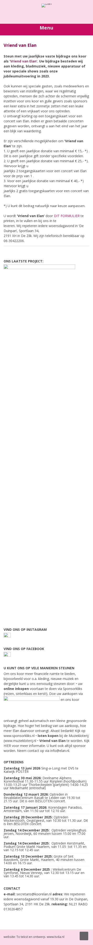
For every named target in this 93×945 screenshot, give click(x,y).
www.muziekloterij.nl (20, 740)
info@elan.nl (59, 750)
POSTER (22, 771)
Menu (46, 27)
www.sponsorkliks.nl (19, 735)
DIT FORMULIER (67, 216)
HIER (7, 745)
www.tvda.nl (55, 937)
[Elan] (46, 3)
